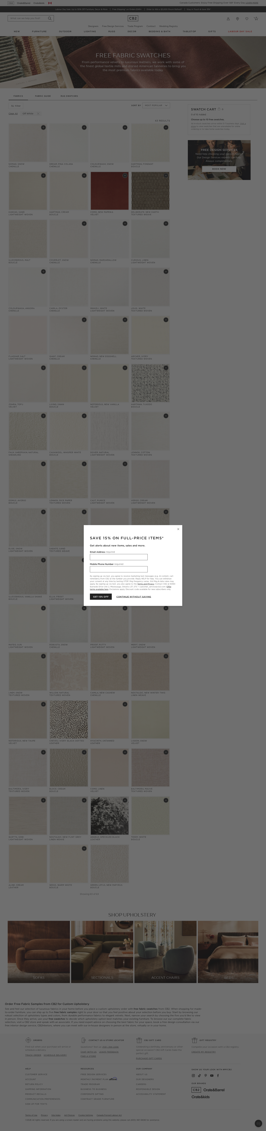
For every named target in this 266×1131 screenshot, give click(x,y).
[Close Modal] (178, 529)
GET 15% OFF (101, 596)
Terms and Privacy (145, 584)
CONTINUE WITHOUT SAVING (133, 596)
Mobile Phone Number (106, 564)
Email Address (102, 552)
